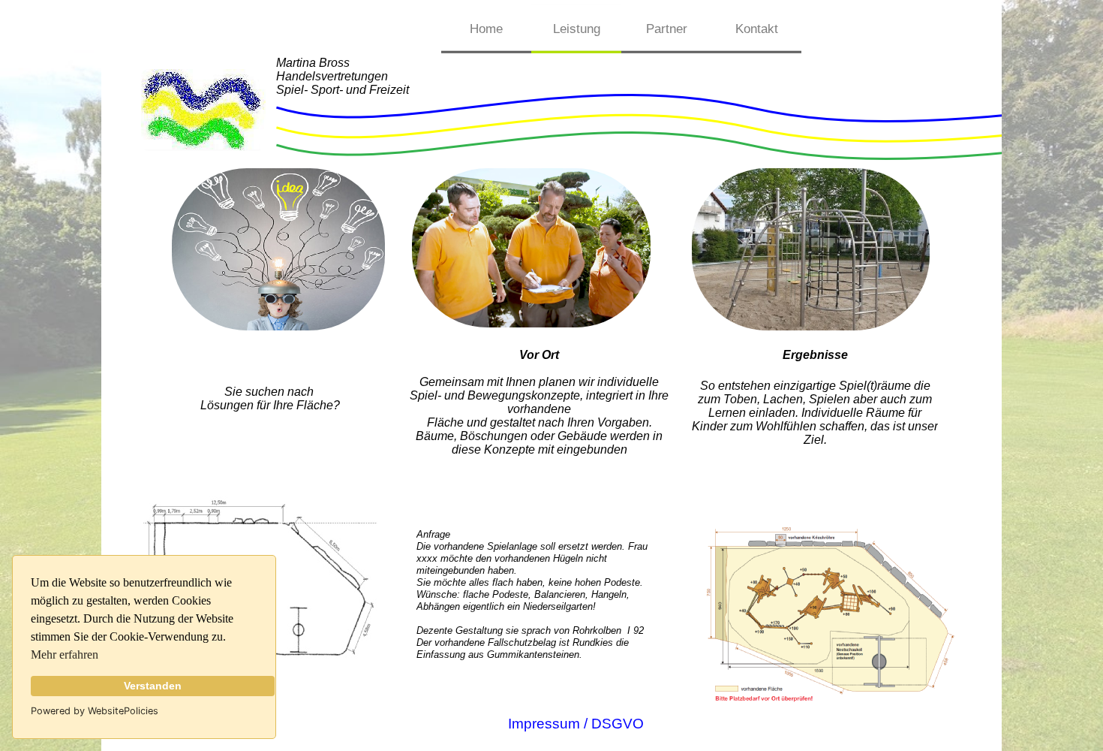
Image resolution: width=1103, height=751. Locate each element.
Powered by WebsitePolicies (94, 710)
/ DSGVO (612, 723)
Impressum (544, 723)
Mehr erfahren (64, 654)
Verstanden (153, 686)
